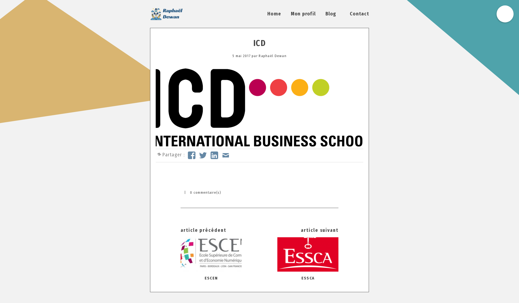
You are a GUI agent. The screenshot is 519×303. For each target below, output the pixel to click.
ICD (259, 43)
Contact (359, 14)
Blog (330, 14)
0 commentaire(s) (205, 192)
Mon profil (303, 14)
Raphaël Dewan (273, 56)
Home (274, 14)
